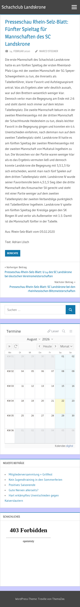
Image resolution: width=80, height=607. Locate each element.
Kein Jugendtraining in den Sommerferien (35, 479)
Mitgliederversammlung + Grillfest (30, 474)
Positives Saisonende (22, 485)
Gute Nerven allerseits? (23, 490)
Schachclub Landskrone (24, 7)
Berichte (12, 253)
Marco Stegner (48, 51)
